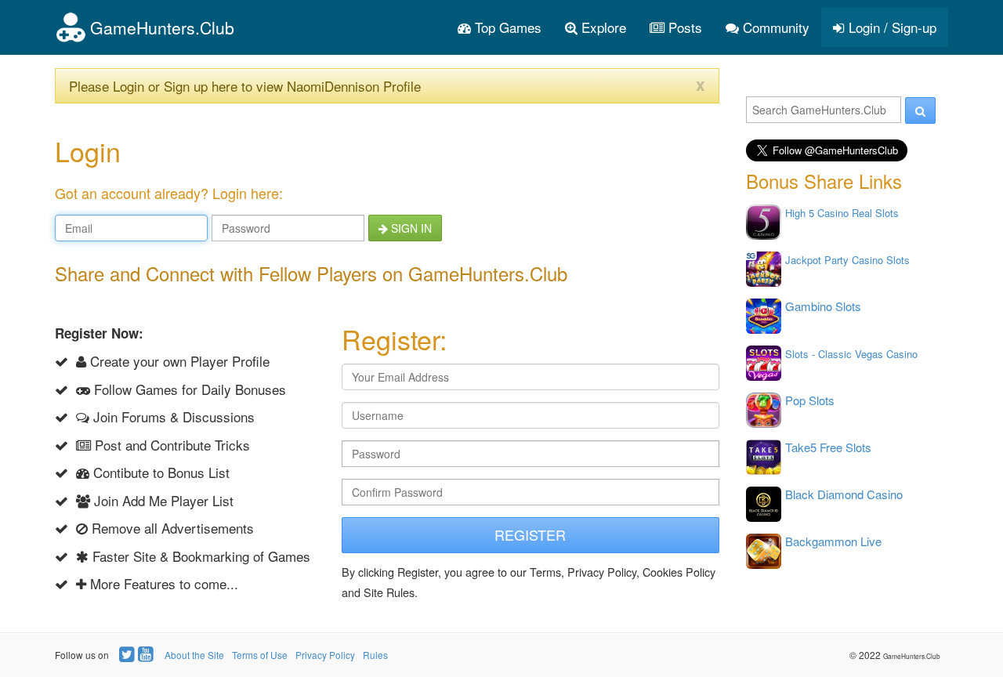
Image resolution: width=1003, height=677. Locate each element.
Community (774, 27)
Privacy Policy (325, 654)
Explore (602, 27)
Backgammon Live (833, 541)
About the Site (194, 654)
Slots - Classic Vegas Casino (851, 353)
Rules (375, 654)
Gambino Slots (823, 306)
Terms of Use (260, 654)
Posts (683, 27)
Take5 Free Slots (828, 447)
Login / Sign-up (890, 27)
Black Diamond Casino (844, 494)
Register (530, 534)
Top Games (506, 27)
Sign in (410, 228)
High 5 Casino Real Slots (842, 212)
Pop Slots (810, 400)
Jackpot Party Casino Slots (847, 259)
